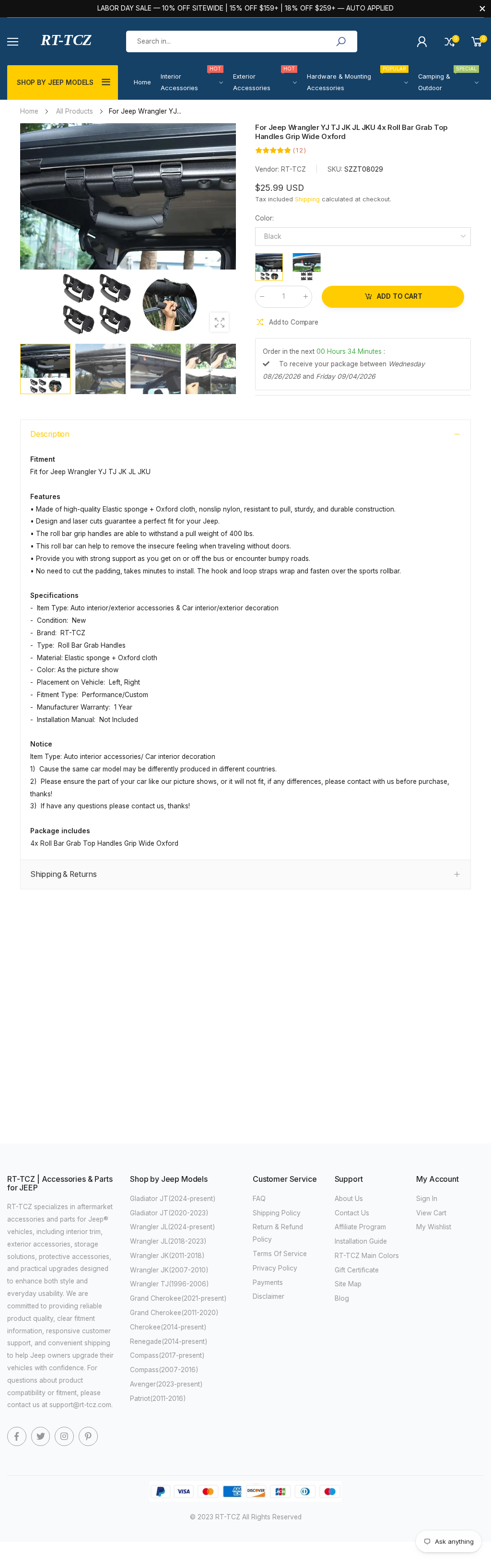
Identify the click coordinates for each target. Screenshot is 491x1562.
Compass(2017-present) (167, 1355)
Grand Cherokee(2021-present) (178, 1298)
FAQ (259, 1198)
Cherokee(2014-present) (168, 1327)
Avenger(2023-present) (166, 1384)
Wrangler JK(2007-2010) (169, 1270)
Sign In (426, 1198)
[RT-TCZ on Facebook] (16, 1436)
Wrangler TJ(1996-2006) (169, 1284)
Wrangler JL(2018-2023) (168, 1241)
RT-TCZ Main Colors (367, 1255)
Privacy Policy (275, 1268)
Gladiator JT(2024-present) (173, 1198)
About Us (349, 1198)
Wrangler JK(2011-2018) (167, 1255)
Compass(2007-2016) (164, 1370)
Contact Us (352, 1213)
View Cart (431, 1213)
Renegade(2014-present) (169, 1341)
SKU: (335, 169)
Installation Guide (361, 1241)
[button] (224, 231)
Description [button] (50, 434)
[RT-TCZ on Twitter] (40, 1436)
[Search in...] (340, 42)
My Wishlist (433, 1227)
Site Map (348, 1284)
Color (264, 218)
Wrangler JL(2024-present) (172, 1227)
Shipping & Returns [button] (63, 874)
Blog (342, 1298)
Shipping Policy (277, 1213)
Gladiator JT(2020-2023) (169, 1213)
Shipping (307, 199)
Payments (268, 1282)
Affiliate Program (360, 1227)
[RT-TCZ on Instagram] (64, 1436)
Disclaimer (268, 1296)
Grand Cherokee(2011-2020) (174, 1313)
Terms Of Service (280, 1254)
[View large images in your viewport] (219, 322)
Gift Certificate (357, 1270)
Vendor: (268, 169)
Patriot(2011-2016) (158, 1398)
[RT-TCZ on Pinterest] (88, 1436)
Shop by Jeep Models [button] (55, 82)
